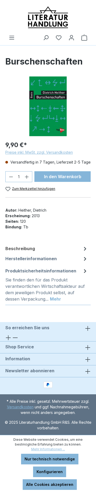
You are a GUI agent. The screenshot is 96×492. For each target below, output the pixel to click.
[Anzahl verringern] (11, 176)
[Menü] (11, 37)
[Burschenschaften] (48, 106)
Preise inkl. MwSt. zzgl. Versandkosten (39, 152)
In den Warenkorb (62, 176)
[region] (48, 106)
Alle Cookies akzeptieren (49, 484)
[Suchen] (45, 37)
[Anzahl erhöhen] (27, 176)
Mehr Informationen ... (48, 449)
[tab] (46, 248)
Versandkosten (20, 407)
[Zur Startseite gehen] (48, 17)
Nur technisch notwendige (50, 459)
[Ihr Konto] (71, 37)
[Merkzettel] (58, 37)
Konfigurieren (50, 471)
